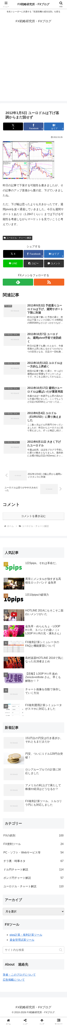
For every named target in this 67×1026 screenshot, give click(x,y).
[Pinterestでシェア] (26, 934)
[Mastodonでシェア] (26, 915)
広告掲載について (14, 979)
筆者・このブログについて (19, 974)
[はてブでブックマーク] (56, 924)
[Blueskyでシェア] (41, 915)
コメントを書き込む (33, 516)
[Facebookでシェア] (11, 924)
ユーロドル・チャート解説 (19, 238)
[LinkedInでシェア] (41, 934)
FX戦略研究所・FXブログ (33, 4)
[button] (33, 263)
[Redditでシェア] (41, 924)
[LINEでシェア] (11, 934)
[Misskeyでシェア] (56, 915)
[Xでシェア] (11, 915)
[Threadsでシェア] (26, 924)
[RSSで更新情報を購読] (49, 282)
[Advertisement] (33, 67)
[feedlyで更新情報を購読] (18, 282)
